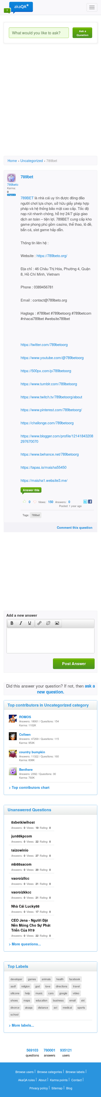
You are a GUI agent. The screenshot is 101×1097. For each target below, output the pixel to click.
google (63, 993)
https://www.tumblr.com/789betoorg (49, 383)
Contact (76, 1080)
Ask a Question (82, 33)
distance (43, 1007)
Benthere (26, 769)
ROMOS (25, 716)
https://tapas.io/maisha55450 (43, 467)
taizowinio (19, 850)
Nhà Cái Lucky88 (25, 906)
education (41, 1000)
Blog (69, 1088)
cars (51, 993)
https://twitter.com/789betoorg (44, 344)
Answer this (31, 490)
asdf (13, 986)
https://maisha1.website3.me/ (44, 480)
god (37, 986)
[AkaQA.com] (18, 7)
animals (46, 979)
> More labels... (21, 1025)
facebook (74, 979)
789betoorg (15, 184)
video (76, 993)
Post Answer (74, 663)
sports (81, 1007)
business (58, 1000)
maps (27, 1000)
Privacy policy (38, 1088)
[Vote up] (25, 502)
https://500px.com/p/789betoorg (46, 370)
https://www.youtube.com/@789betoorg (52, 357)
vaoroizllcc (20, 878)
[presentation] (12, 623)
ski (83, 1000)
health (59, 979)
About (42, 1080)
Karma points (59, 1080)
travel (76, 986)
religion (25, 986)
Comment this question (74, 527)
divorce (15, 1007)
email (72, 1000)
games (32, 979)
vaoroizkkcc (21, 892)
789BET (27, 197)
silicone (15, 993)
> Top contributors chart (29, 787)
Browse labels (75, 1072)
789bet (36, 515)
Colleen (25, 734)
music (39, 993)
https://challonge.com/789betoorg (47, 422)
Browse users (24, 1072)
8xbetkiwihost (23, 822)
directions (61, 986)
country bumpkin (32, 752)
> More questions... (25, 943)
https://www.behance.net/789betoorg (50, 454)
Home (12, 160)
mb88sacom (21, 864)
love (47, 986)
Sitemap (57, 1088)
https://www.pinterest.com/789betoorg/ (51, 409)
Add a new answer (21, 615)
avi (55, 1007)
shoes (14, 1000)
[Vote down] (35, 502)
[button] (11, 623)
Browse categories (49, 1072)
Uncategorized (31, 160)
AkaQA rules (26, 1080)
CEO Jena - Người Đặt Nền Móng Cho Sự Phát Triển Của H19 (30, 925)
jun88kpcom (21, 835)
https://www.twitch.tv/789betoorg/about (51, 396)
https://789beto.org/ (52, 255)
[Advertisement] (50, 104)
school (14, 1014)
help (27, 993)
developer (16, 979)
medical (67, 1007)
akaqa (28, 1007)
